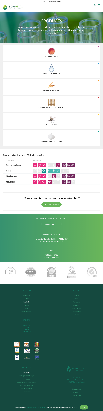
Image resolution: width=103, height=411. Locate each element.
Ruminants (76, 302)
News (26, 308)
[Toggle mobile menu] (99, 5)
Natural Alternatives (26, 385)
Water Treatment (26, 388)
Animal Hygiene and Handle (26, 382)
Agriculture (76, 305)
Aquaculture (76, 311)
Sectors (26, 299)
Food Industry (76, 308)
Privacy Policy (76, 392)
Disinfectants (26, 392)
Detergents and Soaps (26, 376)
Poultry (76, 295)
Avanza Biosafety (26, 311)
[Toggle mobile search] (95, 5)
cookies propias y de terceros (35, 407)
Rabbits (76, 315)
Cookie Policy (76, 395)
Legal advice (76, 389)
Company (26, 295)
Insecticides (26, 379)
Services (26, 305)
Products (26, 302)
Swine (76, 299)
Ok (84, 407)
